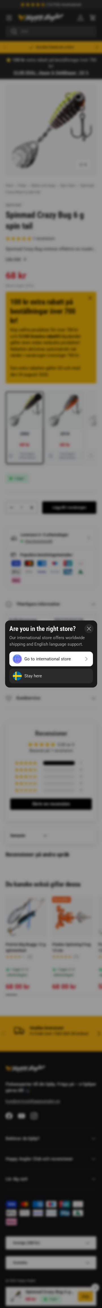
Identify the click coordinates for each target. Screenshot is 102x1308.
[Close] (89, 628)
